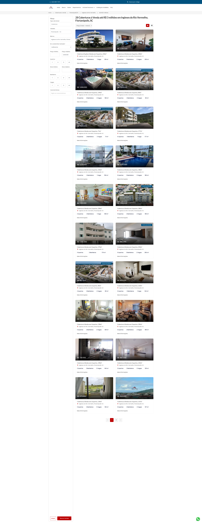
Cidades (52, 28)
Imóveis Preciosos (88, 7)
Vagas (52, 82)
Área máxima (66, 67)
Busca (63, 7)
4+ (69, 62)
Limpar (53, 518)
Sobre (69, 7)
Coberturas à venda (60, 12)
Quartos (52, 59)
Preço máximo (66, 51)
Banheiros (53, 74)
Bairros (52, 36)
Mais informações (82, 63)
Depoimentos (77, 7)
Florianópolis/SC (74, 12)
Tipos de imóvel (54, 21)
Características (54, 90)
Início (58, 7)
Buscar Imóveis (64, 518)
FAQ (111, 7)
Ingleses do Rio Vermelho (89, 12)
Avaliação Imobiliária (102, 7)
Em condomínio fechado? (57, 44)
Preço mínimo (54, 51)
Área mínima (54, 67)
